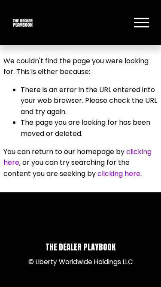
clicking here (118, 174)
